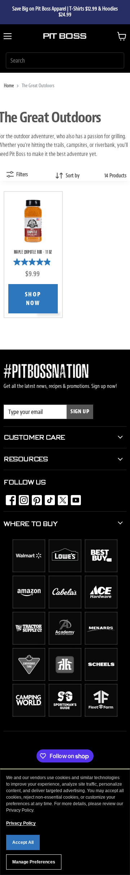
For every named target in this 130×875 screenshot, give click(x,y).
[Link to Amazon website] (29, 606)
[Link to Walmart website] (29, 570)
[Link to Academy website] (65, 642)
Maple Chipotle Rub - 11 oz (33, 252)
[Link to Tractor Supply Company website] (29, 642)
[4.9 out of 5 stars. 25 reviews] (33, 262)
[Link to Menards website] (101, 642)
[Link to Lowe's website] (65, 570)
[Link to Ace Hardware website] (101, 606)
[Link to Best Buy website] (101, 570)
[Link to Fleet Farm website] (101, 714)
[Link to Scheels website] (101, 678)
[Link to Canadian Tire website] (29, 678)
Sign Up (80, 411)
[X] (61, 498)
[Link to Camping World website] (29, 714)
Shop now (33, 299)
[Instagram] (22, 498)
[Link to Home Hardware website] (65, 678)
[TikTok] (48, 498)
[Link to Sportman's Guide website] (65, 714)
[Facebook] (9, 498)
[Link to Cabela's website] (65, 606)
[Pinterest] (35, 498)
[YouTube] (74, 498)
